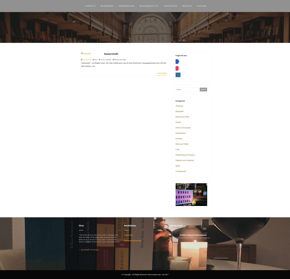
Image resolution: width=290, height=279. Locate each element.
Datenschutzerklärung (132, 241)
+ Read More (162, 73)
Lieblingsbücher (126, 6)
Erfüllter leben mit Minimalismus (193, 235)
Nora (95, 59)
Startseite (90, 6)
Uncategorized (181, 171)
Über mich (187, 6)
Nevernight (94, 250)
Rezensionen (107, 6)
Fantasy (178, 122)
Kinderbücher (180, 133)
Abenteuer (179, 106)
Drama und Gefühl (120, 59)
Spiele (178, 166)
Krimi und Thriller (182, 144)
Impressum (128, 235)
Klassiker (179, 139)
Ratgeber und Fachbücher (185, 160)
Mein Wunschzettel (149, 6)
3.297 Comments (106, 59)
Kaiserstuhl (111, 54)
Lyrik (177, 149)
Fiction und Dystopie (183, 128)
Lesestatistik (170, 6)
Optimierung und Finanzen (185, 155)
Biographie (180, 111)
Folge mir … (203, 6)
